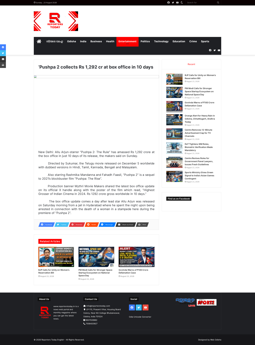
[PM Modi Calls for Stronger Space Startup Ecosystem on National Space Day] (96, 257)
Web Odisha (215, 339)
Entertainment (127, 41)
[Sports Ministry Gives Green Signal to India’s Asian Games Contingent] (174, 176)
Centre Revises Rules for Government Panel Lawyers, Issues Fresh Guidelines (199, 161)
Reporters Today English (52, 339)
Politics (145, 41)
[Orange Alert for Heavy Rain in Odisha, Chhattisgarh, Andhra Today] (174, 119)
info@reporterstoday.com (98, 306)
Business (96, 41)
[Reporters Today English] (56, 21)
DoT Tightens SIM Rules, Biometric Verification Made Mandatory (199, 147)
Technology (161, 41)
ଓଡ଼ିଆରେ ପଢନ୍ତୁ (54, 41)
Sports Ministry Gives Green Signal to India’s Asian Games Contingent (199, 175)
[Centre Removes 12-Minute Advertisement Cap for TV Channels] (174, 133)
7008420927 (91, 323)
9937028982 (91, 320)
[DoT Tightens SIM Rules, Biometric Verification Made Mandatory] (174, 148)
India (83, 41)
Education (179, 41)
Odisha (71, 41)
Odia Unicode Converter (140, 317)
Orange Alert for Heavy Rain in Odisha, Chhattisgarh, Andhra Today (200, 118)
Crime (193, 41)
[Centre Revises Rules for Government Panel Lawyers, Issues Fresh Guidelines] (174, 162)
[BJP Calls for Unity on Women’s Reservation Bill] (56, 257)
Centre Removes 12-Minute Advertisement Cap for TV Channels (198, 133)
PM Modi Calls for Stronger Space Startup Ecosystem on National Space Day (95, 273)
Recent (191, 64)
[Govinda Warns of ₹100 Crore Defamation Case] (136, 257)
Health (110, 41)
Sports (205, 41)
